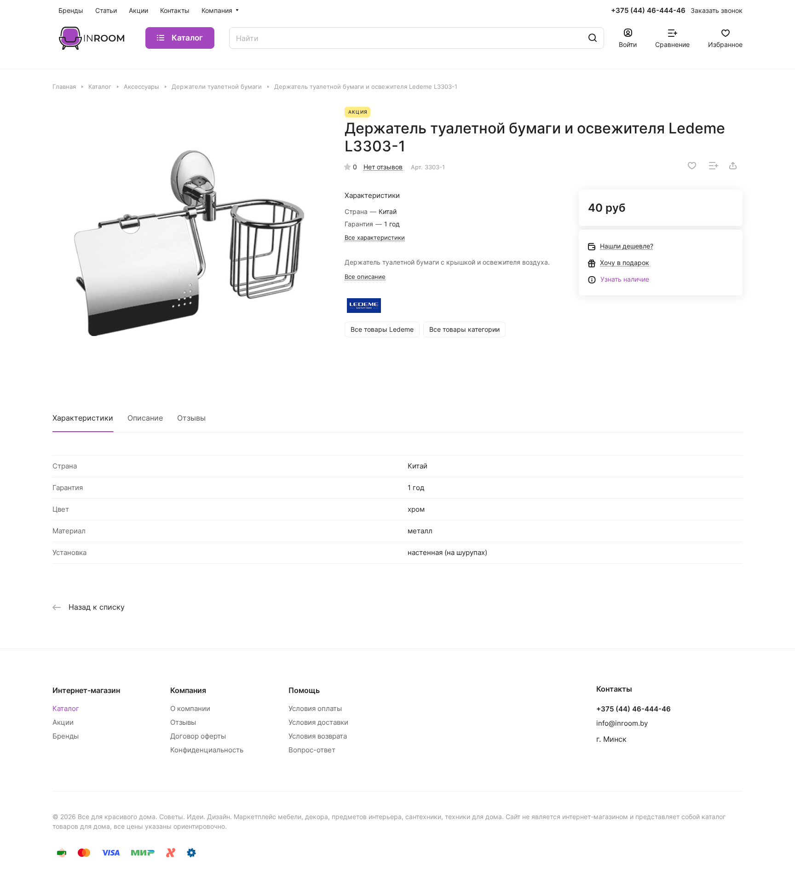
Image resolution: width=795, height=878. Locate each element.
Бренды (65, 736)
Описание (145, 417)
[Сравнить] (713, 165)
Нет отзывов (383, 167)
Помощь (304, 690)
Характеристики (82, 417)
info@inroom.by (622, 723)
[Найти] (592, 38)
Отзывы (191, 417)
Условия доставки (318, 722)
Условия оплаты (315, 708)
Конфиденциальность (206, 749)
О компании (190, 708)
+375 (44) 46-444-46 (648, 10)
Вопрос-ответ (311, 749)
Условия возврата (317, 736)
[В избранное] (692, 165)
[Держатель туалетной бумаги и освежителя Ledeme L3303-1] (189, 243)
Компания (188, 690)
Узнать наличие (624, 279)
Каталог (65, 708)
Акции (63, 722)
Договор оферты (198, 736)
